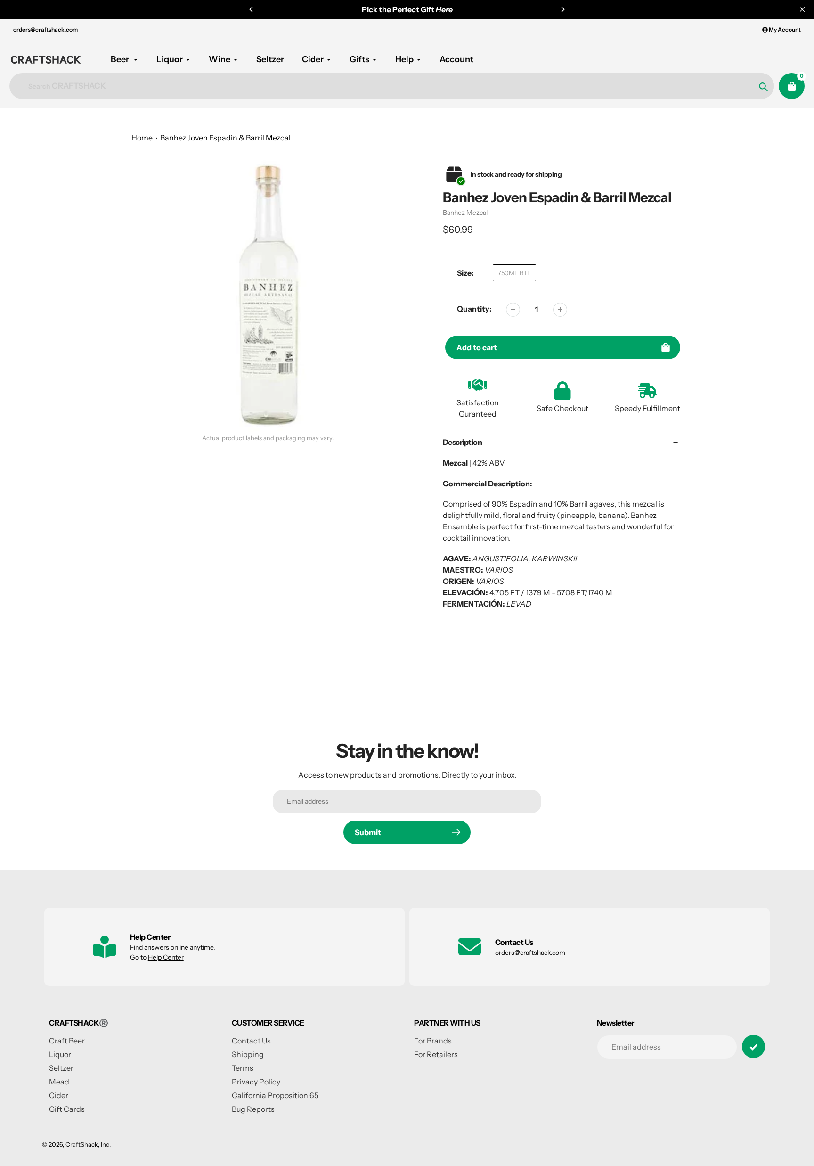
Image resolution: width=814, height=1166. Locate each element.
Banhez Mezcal (465, 212)
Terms (242, 1068)
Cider (58, 1095)
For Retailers (436, 1054)
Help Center (166, 957)
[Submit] (753, 1046)
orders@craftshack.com (45, 29)
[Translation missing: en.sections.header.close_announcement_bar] (802, 9)
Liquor (60, 1054)
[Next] (562, 9)
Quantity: (474, 308)
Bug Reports (253, 1109)
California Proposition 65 (275, 1095)
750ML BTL (514, 273)
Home (142, 137)
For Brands (433, 1040)
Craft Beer (67, 1040)
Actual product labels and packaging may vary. (268, 438)
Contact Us (251, 1040)
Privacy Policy (256, 1081)
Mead (59, 1081)
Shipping (248, 1054)
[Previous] (251, 9)
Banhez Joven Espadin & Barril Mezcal (225, 137)
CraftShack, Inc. (88, 1144)
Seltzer (61, 1068)
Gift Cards (67, 1109)
